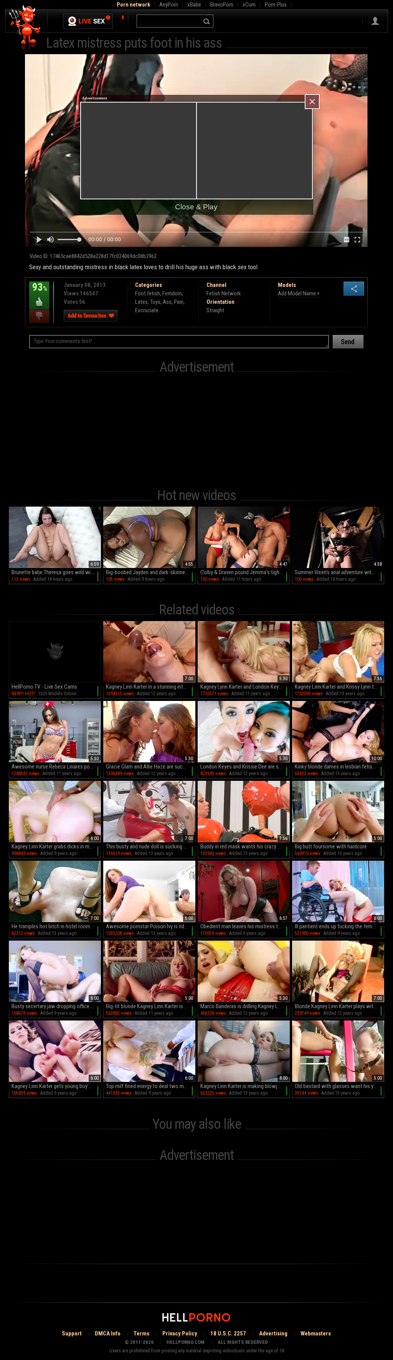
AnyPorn (168, 4)
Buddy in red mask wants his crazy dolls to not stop (245, 846)
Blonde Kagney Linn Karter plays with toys (339, 1006)
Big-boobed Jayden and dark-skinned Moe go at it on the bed (150, 572)
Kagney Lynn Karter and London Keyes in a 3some (245, 686)
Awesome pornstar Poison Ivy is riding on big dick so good (150, 926)
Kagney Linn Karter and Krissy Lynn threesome (339, 686)
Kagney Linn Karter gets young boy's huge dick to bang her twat (56, 1086)
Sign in (375, 21)
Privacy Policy (179, 1333)
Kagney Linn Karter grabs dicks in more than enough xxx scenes (56, 846)
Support (72, 1333)
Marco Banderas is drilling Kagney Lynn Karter (245, 1006)
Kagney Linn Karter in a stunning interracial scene (150, 686)
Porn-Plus (276, 4)
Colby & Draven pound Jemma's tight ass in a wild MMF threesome (245, 572)
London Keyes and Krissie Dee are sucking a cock (245, 766)
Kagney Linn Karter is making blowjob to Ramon (245, 1086)
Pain (178, 301)
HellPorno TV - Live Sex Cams (44, 686)
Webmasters (316, 1333)
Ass (167, 301)
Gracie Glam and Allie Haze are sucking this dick (150, 766)
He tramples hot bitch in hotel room (51, 926)
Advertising (273, 1333)
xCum (249, 4)
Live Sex (88, 21)
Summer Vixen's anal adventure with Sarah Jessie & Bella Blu (339, 572)
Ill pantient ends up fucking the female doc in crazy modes (339, 926)
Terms (141, 1333)
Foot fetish (147, 293)
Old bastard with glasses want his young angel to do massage (339, 1086)
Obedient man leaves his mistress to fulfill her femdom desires (245, 926)
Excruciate (147, 310)
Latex (141, 301)
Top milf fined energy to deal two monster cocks (150, 1086)
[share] (353, 289)
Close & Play (196, 207)
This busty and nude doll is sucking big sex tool (150, 846)
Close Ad (312, 101)
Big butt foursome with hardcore (331, 846)
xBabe (194, 4)
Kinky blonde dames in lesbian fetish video (339, 766)
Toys (155, 301)
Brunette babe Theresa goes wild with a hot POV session (56, 572)
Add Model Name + (299, 293)
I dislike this (39, 316)
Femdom (172, 293)
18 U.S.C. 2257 (228, 1333)
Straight (215, 310)
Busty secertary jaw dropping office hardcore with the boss (56, 1006)
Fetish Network (223, 293)
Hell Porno (25, 28)
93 (38, 293)
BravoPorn (221, 4)
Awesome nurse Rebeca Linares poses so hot (56, 766)
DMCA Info (108, 1333)
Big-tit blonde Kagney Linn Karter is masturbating (150, 1006)
